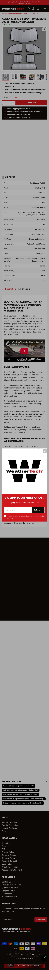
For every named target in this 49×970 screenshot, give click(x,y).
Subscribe (38, 510)
